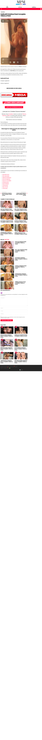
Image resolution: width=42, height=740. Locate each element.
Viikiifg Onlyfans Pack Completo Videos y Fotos (20, 233)
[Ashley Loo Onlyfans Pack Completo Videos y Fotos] (20, 330)
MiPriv (9, 115)
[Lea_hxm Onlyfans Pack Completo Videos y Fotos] (7, 253)
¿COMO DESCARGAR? (14, 102)
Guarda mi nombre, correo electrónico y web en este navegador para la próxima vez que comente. (13, 317)
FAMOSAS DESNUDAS (6, 177)
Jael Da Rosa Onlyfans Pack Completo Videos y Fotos (7, 362)
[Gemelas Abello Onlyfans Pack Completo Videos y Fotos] (20, 355)
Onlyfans (3, 207)
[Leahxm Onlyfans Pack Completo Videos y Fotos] (20, 216)
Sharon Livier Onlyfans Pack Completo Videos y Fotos (7, 336)
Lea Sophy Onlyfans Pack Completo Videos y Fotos (7, 221)
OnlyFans (4, 115)
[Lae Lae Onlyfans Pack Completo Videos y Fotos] (7, 245)
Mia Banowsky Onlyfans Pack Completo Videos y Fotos (7, 349)
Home (7, 7)
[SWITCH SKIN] (40, 9)
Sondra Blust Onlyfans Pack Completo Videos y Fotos (20, 349)
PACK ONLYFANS (5, 176)
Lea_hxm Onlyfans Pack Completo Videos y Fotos (20, 209)
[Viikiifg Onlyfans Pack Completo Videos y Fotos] (20, 228)
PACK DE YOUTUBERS (6, 180)
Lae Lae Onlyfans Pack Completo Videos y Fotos (7, 209)
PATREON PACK (5, 182)
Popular (20, 7)
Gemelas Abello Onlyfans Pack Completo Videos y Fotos (20, 362)
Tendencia (34, 7)
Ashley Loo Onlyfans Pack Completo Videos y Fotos (20, 335)
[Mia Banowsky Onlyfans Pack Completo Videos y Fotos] (7, 343)
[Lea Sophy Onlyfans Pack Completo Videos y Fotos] (7, 216)
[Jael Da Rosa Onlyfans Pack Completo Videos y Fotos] (7, 355)
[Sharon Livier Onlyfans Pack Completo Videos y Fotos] (7, 330)
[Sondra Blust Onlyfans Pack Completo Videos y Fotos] (20, 343)
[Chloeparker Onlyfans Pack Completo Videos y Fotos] (7, 227)
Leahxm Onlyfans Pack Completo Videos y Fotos (20, 221)
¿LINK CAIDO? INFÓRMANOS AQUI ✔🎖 (14, 107)
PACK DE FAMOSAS (6, 179)
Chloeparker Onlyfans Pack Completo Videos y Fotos (7, 234)
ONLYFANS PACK (5, 174)
